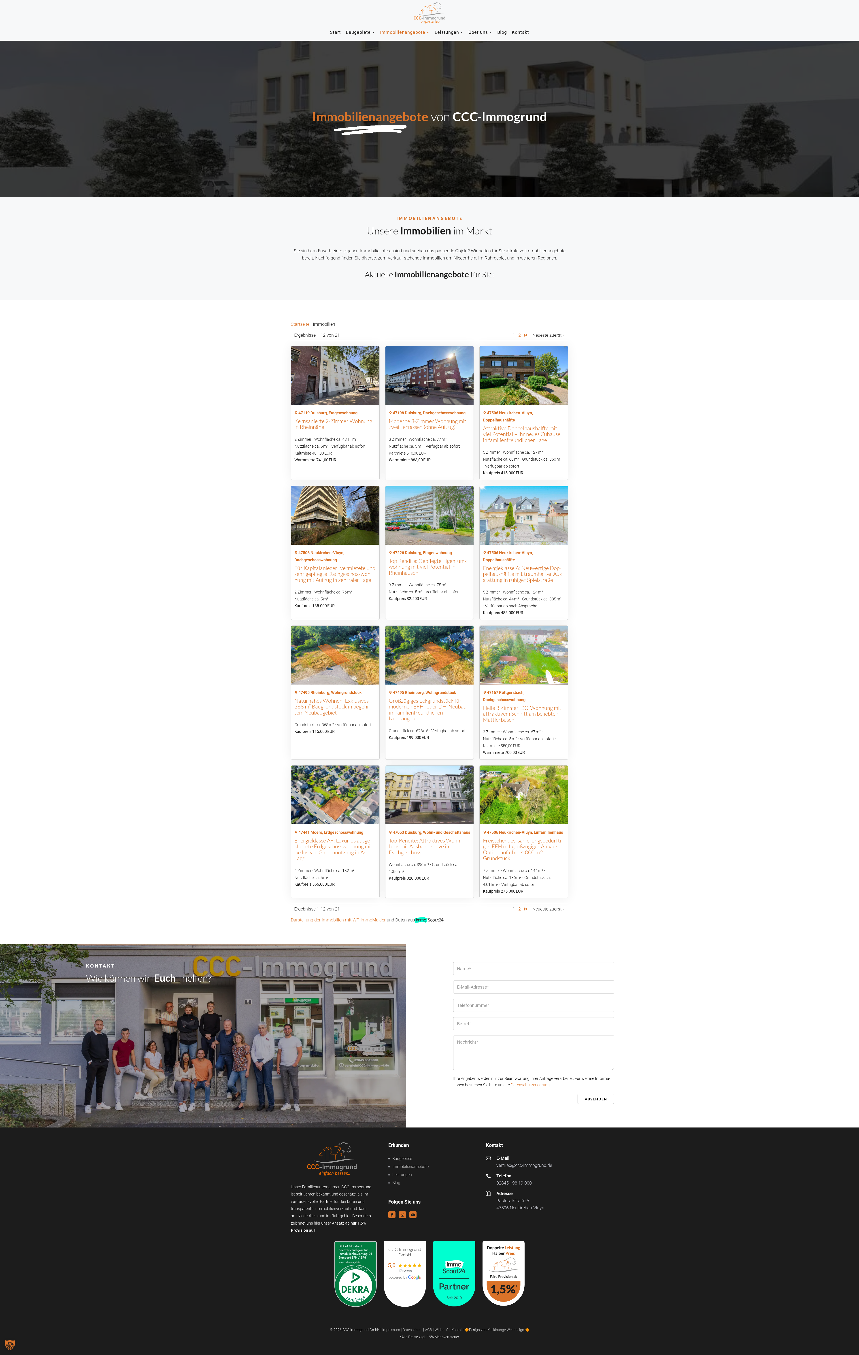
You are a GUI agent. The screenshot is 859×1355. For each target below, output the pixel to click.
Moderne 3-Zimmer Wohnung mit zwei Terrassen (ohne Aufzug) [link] (427, 424)
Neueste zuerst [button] (547, 335)
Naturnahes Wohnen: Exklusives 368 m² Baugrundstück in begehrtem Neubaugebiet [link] (332, 706)
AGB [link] (428, 1330)
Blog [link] (502, 32)
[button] (391, 1214)
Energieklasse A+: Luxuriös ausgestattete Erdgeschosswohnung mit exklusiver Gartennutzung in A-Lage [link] (333, 849)
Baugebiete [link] (358, 32)
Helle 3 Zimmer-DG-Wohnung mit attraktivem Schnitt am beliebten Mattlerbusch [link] (522, 713)
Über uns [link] (478, 32)
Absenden (596, 1099)
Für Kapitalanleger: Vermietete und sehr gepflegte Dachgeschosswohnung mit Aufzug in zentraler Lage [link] (334, 574)
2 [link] (519, 335)
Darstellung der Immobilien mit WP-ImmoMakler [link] (338, 920)
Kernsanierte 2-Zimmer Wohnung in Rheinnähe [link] (333, 424)
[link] (429, 13)
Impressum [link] (391, 1330)
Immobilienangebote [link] (402, 32)
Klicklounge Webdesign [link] (505, 1330)
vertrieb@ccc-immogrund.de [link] (524, 1165)
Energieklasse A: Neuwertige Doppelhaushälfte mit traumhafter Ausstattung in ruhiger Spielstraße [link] (523, 574)
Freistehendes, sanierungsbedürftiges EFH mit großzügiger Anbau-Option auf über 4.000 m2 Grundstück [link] (523, 849)
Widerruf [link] (441, 1330)
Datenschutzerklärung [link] (530, 1085)
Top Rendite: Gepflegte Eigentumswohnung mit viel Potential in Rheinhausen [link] (428, 566)
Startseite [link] (300, 324)
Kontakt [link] (520, 32)
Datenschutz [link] (412, 1330)
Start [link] (335, 32)
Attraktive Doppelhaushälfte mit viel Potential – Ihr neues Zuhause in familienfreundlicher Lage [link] (521, 434)
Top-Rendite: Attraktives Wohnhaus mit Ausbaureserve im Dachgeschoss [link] (425, 846)
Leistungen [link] (447, 32)
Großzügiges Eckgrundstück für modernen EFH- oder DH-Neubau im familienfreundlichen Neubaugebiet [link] (427, 709)
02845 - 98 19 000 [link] (514, 1183)
